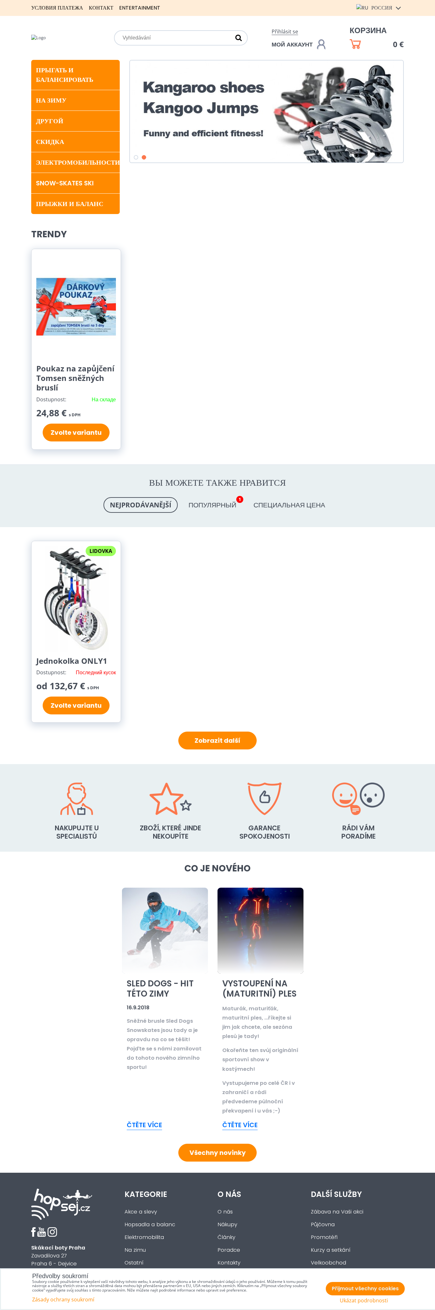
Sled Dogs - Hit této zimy (160, 989)
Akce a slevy (141, 1211)
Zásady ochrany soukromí (63, 1299)
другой (49, 121)
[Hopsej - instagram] (52, 1235)
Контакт (101, 7)
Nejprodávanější (140, 504)
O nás (225, 1211)
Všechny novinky (217, 1152)
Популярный (215, 503)
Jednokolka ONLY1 (71, 660)
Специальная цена (289, 504)
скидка (50, 141)
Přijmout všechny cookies (365, 1288)
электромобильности (78, 162)
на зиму (51, 100)
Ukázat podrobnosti (364, 1300)
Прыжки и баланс (69, 203)
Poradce (229, 1250)
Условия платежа (57, 7)
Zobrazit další (217, 740)
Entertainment (139, 7)
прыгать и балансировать (64, 75)
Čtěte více (144, 1124)
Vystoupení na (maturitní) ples (259, 989)
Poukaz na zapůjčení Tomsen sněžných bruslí (75, 378)
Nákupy (227, 1224)
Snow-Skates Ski (65, 183)
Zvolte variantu (76, 432)
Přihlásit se (285, 31)
